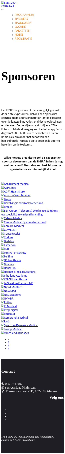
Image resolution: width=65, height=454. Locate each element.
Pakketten (22, 31)
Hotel (19, 35)
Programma (24, 15)
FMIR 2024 (7, 5)
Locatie (20, 27)
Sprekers (21, 19)
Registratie (23, 39)
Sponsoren (23, 23)
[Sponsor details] (15, 184)
